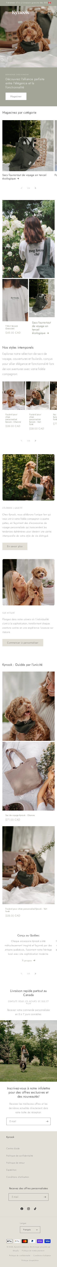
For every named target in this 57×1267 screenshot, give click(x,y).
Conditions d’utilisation (42, 1255)
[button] (6, 12)
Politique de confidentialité (19, 1155)
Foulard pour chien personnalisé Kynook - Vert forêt (35, 419)
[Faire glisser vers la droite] (35, 188)
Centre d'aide (13, 1148)
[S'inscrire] (47, 1121)
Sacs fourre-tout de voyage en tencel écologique (24, 176)
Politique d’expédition (30, 1260)
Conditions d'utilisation (17, 1176)
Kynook (17, 1247)
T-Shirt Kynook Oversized (12, 327)
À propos (27, 960)
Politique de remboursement (33, 1250)
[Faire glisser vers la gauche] (21, 188)
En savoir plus (15, 546)
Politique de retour (15, 1162)
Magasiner (16, 96)
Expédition (11, 1169)
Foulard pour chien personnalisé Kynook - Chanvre (13, 418)
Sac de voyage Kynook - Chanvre (20, 815)
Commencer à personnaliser (22, 642)
